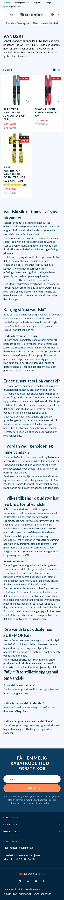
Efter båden (39, 23)
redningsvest (11, 520)
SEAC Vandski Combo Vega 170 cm (47, 112)
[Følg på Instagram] (28, 881)
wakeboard (51, 393)
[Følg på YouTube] (36, 881)
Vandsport (23, 23)
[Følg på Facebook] (19, 881)
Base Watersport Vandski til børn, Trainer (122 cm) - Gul (14, 174)
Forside (9, 23)
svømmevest (24, 543)
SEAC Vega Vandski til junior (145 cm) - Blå (15, 114)
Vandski (53, 23)
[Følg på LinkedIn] (44, 881)
